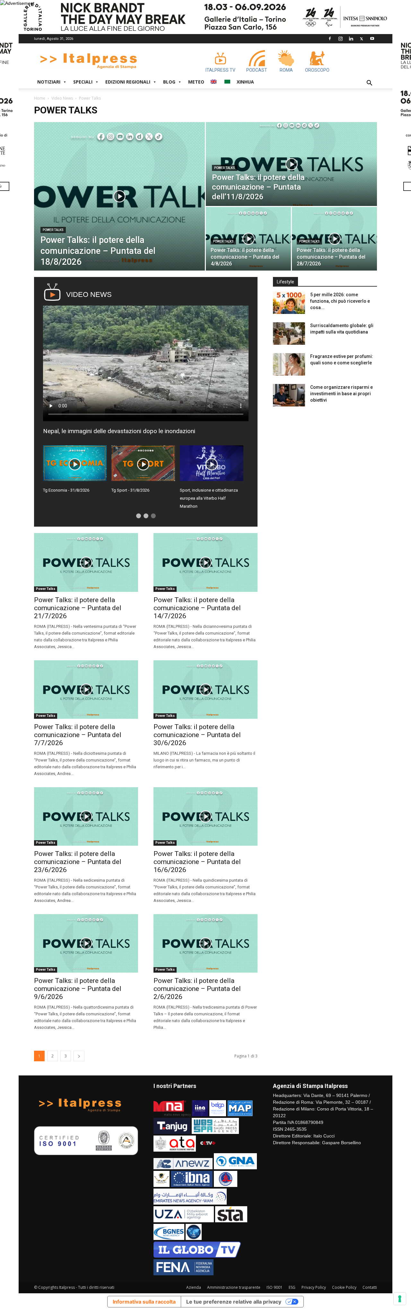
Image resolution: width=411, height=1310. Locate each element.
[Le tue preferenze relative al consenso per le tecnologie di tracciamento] (400, 1299)
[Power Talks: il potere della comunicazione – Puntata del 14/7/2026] (205, 562)
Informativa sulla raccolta (144, 1301)
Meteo (196, 82)
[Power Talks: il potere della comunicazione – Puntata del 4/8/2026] (248, 239)
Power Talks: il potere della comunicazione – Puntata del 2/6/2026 (197, 989)
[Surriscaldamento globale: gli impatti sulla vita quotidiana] (289, 333)
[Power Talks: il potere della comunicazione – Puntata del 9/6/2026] (86, 943)
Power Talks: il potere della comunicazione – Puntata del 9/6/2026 (77, 989)
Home (39, 98)
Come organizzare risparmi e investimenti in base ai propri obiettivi (341, 394)
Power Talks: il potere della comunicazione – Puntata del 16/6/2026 (197, 862)
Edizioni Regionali (127, 82)
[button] (369, 84)
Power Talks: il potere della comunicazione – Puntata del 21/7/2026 (77, 608)
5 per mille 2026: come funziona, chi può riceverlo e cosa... (340, 301)
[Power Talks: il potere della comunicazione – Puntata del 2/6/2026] (205, 943)
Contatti (370, 1287)
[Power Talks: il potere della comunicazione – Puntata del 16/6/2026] (205, 816)
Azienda (193, 1287)
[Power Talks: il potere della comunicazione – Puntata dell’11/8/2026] (291, 164)
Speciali (82, 82)
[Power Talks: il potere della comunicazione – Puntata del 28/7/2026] (334, 239)
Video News (62, 98)
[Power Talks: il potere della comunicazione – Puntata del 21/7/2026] (86, 562)
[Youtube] (372, 38)
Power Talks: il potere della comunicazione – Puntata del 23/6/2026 (77, 862)
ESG (292, 1287)
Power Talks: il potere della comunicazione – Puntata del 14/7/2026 (197, 608)
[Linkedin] (351, 38)
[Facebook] (330, 38)
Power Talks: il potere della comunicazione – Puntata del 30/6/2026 (197, 735)
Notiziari (48, 82)
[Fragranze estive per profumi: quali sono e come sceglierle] (289, 364)
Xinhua (245, 82)
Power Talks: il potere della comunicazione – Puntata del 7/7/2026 (77, 735)
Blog (169, 82)
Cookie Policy (344, 1287)
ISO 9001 (275, 1287)
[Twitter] (361, 38)
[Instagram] (340, 38)
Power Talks (53, 230)
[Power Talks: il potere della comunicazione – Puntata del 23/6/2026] (86, 816)
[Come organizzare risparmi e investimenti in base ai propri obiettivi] (289, 395)
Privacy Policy (314, 1287)
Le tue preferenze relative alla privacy (233, 1301)
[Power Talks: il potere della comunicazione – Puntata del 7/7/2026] (86, 689)
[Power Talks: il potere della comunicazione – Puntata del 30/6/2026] (205, 689)
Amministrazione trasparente (233, 1287)
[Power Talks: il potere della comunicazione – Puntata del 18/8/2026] (119, 196)
